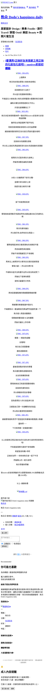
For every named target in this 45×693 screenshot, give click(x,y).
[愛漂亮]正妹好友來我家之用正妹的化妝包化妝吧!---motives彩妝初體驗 (24, 64)
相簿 (7, 46)
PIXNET (10, 660)
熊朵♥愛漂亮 (19, 525)
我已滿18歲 (5, 688)
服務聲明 (23, 662)
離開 (12, 688)
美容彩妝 (17, 522)
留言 (19, 516)
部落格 (7, 49)
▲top (3, 529)
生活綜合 (18, 42)
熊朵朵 (3, 503)
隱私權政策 (38, 660)
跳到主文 (4, 23)
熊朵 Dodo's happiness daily (22, 17)
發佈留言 (4, 546)
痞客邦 (14, 516)
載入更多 (4, 533)
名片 (7, 51)
